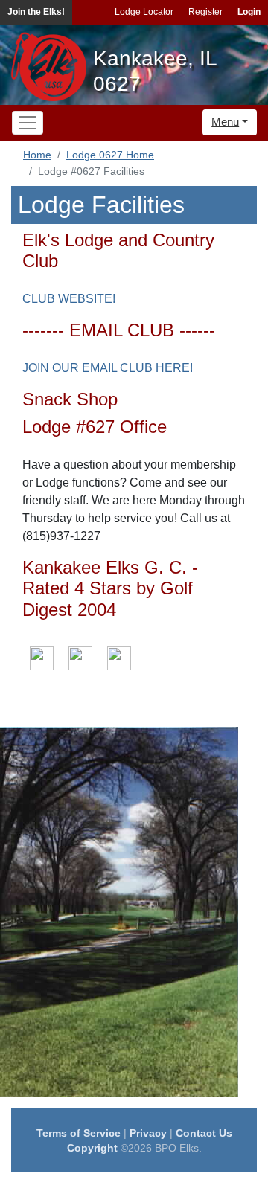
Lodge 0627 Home (110, 155)
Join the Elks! (36, 12)
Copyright (92, 1148)
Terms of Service (78, 1133)
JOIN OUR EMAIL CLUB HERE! (107, 368)
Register (205, 12)
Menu (225, 121)
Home (37, 155)
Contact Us (204, 1133)
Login (249, 12)
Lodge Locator (144, 12)
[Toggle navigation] (27, 123)
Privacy (148, 1133)
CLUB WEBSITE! (68, 298)
